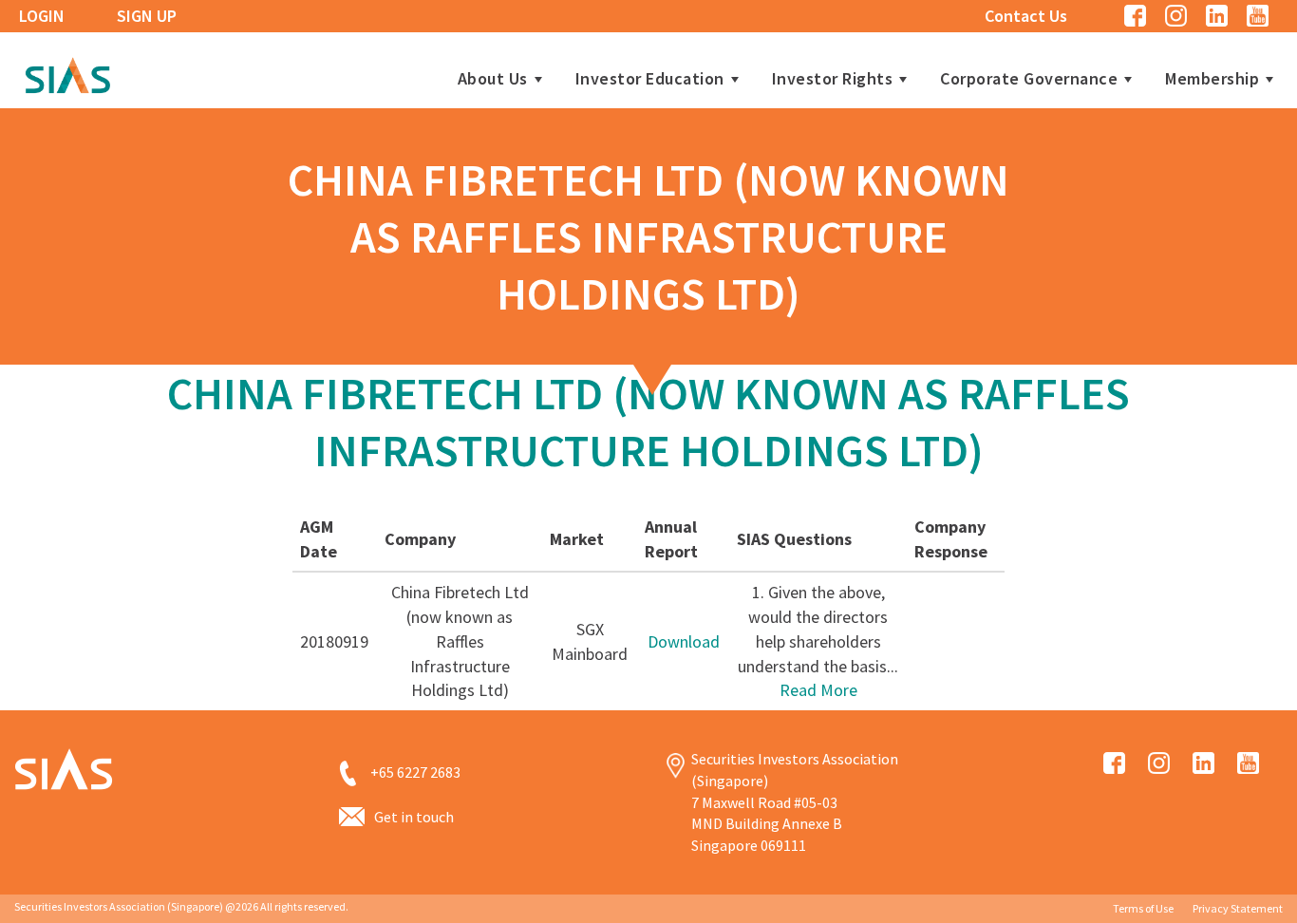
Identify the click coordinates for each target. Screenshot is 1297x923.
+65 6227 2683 (415, 772)
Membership (1212, 78)
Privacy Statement (1238, 908)
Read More (818, 690)
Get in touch (414, 816)
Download (684, 641)
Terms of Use (1143, 908)
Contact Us (1026, 16)
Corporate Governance (1029, 78)
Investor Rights (832, 78)
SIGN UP (147, 16)
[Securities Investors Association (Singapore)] (67, 73)
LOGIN (42, 16)
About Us (493, 78)
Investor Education (649, 78)
